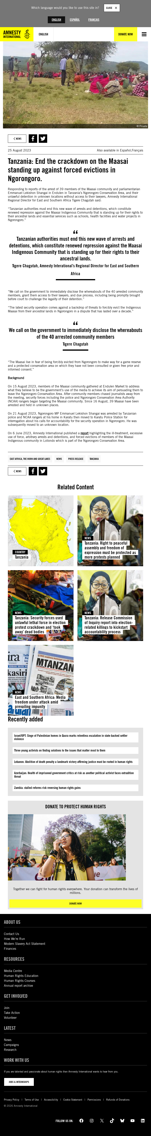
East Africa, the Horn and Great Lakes (30, 458)
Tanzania (94, 458)
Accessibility (51, 1099)
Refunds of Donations (118, 1099)
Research (10, 1050)
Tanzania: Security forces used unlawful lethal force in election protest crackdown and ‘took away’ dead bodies (40, 624)
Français (93, 20)
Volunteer (10, 1018)
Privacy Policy (11, 1099)
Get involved (16, 996)
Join (6, 1008)
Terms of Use (32, 1099)
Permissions (94, 1099)
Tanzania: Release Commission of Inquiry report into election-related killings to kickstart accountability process (109, 624)
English (56, 20)
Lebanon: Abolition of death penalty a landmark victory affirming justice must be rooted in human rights (73, 762)
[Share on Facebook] (33, 138)
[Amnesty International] (16, 34)
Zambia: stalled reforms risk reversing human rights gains (47, 788)
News (59, 458)
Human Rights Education (21, 976)
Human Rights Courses (19, 981)
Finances (10, 949)
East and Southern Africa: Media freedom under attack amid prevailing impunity (40, 702)
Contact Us (11, 934)
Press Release (75, 458)
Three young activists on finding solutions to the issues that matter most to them (59, 750)
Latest (10, 1028)
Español (75, 20)
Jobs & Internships (19, 1081)
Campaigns (11, 1045)
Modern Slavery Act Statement (24, 944)
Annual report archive (18, 986)
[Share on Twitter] (43, 138)
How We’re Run (14, 939)
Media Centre (13, 971)
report (84, 433)
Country (20, 552)
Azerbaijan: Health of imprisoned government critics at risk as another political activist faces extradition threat (74, 774)
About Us (12, 922)
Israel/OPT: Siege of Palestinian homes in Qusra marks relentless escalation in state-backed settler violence (70, 737)
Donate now (75, 903)
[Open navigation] (144, 34)
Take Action (12, 1013)
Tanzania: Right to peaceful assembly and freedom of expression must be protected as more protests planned (110, 550)
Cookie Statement (72, 1099)
